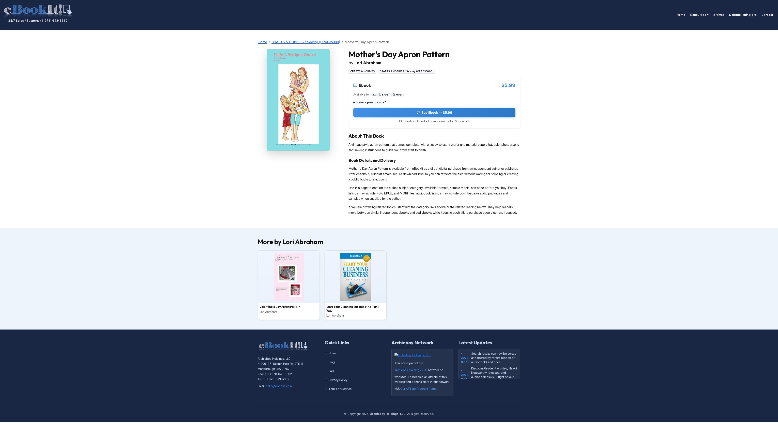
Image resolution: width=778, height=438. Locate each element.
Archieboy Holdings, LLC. (388, 413)
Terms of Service (340, 389)
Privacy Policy (338, 380)
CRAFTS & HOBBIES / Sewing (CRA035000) (305, 42)
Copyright (354, 413)
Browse (719, 14)
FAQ (331, 371)
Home (680, 14)
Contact (767, 14)
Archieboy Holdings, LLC (410, 370)
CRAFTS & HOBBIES (362, 71)
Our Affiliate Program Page (418, 388)
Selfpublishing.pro (743, 14)
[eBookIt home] (37, 10)
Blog (332, 362)
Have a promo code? (371, 102)
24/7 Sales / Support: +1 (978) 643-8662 (37, 20)
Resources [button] (698, 14)
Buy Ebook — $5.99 (436, 113)
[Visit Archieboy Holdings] (413, 356)
